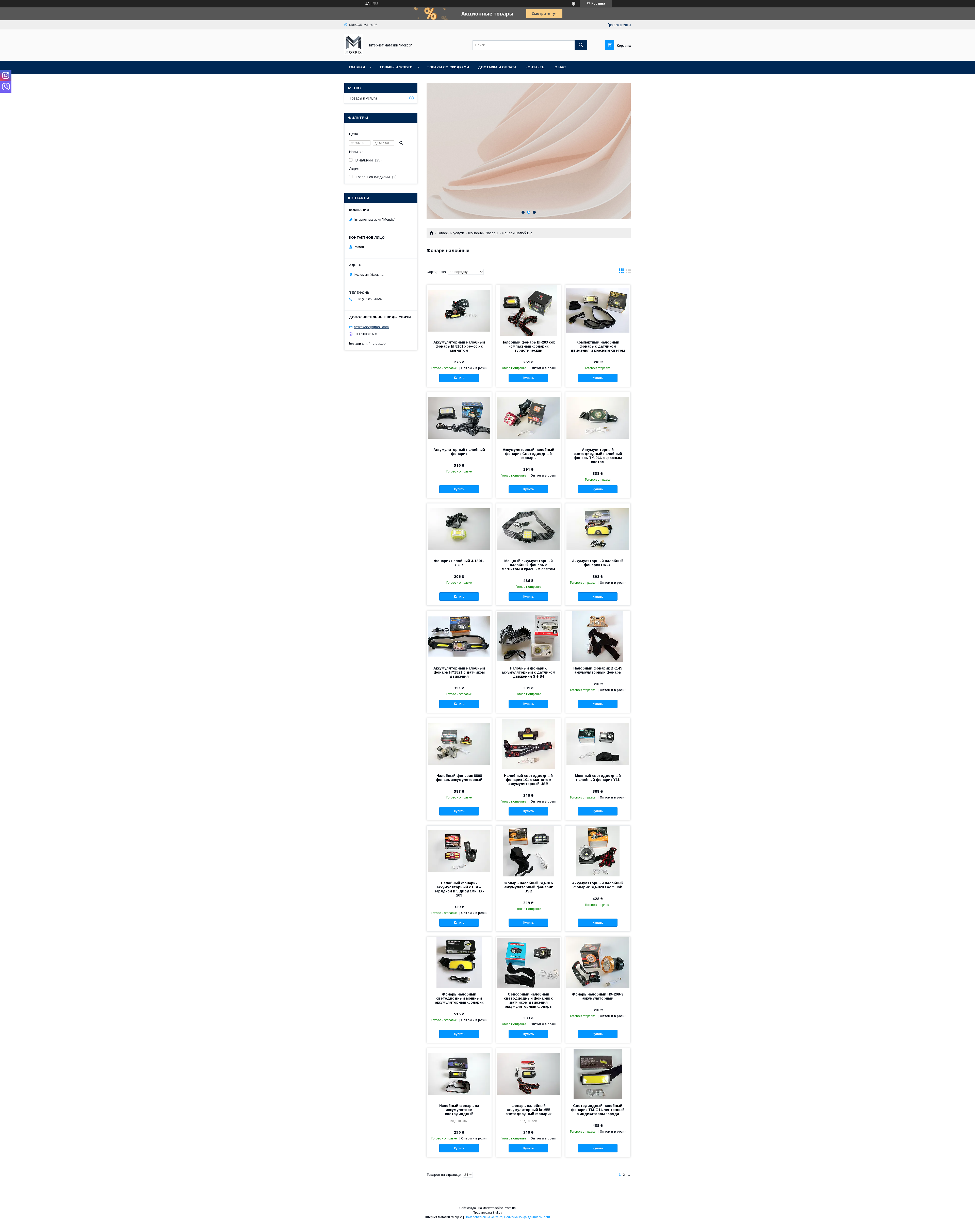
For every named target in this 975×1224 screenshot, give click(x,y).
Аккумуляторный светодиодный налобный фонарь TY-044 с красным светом (598, 456)
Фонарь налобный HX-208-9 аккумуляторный (597, 996)
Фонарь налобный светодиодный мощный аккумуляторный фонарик (459, 998)
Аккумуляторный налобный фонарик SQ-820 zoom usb (598, 885)
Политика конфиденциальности (527, 1217)
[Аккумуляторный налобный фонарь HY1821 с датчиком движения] (459, 636)
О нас (560, 67)
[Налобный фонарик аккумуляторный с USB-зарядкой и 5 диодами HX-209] (459, 851)
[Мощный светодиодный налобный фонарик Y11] (597, 743)
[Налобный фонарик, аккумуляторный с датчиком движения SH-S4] (528, 636)
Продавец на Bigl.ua (487, 1212)
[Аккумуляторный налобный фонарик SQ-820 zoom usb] (597, 851)
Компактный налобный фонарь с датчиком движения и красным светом (598, 346)
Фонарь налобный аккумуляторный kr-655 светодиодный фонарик (528, 1110)
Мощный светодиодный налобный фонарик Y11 (598, 778)
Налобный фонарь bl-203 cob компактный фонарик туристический (528, 346)
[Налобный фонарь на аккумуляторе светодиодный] (459, 1073)
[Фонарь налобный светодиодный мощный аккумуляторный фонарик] (459, 962)
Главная (357, 67)
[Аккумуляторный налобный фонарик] (459, 417)
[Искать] (581, 45)
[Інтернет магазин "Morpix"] (353, 54)
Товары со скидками (448, 67)
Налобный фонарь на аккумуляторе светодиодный (459, 1110)
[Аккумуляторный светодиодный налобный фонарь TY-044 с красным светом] (597, 417)
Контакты (535, 67)
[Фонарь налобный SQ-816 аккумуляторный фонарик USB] (528, 851)
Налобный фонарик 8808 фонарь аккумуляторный (459, 778)
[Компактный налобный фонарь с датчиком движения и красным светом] (597, 310)
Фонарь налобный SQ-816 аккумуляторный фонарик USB (528, 887)
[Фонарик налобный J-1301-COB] (459, 528)
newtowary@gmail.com (371, 327)
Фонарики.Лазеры (483, 233)
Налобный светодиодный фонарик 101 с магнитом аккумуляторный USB (528, 780)
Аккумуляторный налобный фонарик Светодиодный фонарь (528, 454)
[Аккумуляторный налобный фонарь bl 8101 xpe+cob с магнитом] (459, 310)
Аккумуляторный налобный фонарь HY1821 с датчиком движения (459, 672)
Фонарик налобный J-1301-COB (459, 563)
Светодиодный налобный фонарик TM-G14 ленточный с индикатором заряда (598, 1110)
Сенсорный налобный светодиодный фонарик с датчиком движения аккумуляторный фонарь (528, 1000)
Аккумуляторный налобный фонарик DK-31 (598, 563)
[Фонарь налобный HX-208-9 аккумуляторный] (597, 962)
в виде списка (628, 271)
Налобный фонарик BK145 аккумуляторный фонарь (597, 670)
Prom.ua (510, 1208)
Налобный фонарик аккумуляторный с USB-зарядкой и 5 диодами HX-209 (459, 889)
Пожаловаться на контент (483, 1217)
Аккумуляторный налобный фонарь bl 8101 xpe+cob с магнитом (459, 346)
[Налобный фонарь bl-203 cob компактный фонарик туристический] (528, 310)
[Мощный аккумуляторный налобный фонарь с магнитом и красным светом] (528, 528)
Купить (459, 378)
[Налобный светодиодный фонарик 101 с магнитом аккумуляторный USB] (528, 743)
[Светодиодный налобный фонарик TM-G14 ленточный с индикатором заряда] (597, 1073)
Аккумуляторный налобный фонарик (459, 452)
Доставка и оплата (497, 67)
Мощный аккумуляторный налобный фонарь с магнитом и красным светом (528, 565)
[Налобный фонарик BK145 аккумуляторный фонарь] (597, 636)
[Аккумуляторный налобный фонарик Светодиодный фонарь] (528, 417)
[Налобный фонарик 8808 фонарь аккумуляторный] (459, 743)
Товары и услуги (396, 67)
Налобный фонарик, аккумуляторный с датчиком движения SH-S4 (528, 672)
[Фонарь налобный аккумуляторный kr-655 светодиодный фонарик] (528, 1073)
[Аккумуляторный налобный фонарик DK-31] (597, 528)
